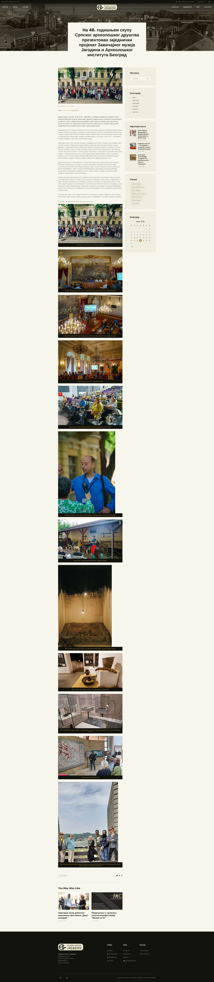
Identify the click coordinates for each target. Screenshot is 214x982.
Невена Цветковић (137, 197)
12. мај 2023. (95, 921)
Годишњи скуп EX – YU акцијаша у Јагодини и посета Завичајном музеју (144, 146)
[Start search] (198, 1)
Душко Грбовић (136, 190)
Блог (59, 106)
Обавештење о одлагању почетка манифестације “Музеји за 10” (104, 915)
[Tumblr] (119, 876)
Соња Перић (66, 110)
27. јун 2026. (141, 166)
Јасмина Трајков (136, 184)
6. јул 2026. (141, 151)
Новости (63, 106)
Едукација (136, 103)
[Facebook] (121, 876)
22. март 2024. (62, 921)
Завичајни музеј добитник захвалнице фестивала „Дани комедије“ (73, 915)
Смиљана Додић (136, 200)
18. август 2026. (142, 140)
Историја (135, 106)
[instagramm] (66, 977)
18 (134, 237)
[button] (210, 1)
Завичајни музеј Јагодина (139, 193)
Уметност (136, 112)
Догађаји (136, 100)
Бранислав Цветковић (138, 187)
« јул (131, 247)
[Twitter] (117, 876)
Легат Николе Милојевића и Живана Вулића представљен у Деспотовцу (143, 134)
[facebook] (60, 977)
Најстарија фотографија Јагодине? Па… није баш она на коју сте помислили (143, 159)
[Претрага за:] (140, 78)
